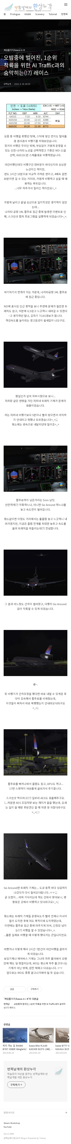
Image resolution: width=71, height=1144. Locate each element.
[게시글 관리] (22, 989)
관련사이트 (9, 1112)
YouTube (7, 1127)
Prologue (15, 14)
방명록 (64, 14)
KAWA (28, 14)
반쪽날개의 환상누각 (21, 1069)
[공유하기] (17, 989)
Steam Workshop (12, 1123)
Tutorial (53, 14)
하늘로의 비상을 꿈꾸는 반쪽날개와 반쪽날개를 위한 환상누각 (27, 1075)
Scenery (39, 14)
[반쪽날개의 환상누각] (28, 7)
